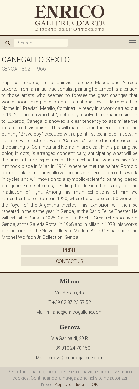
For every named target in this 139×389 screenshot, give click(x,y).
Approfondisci (69, 384)
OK (95, 384)
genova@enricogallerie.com (74, 357)
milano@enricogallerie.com (75, 312)
